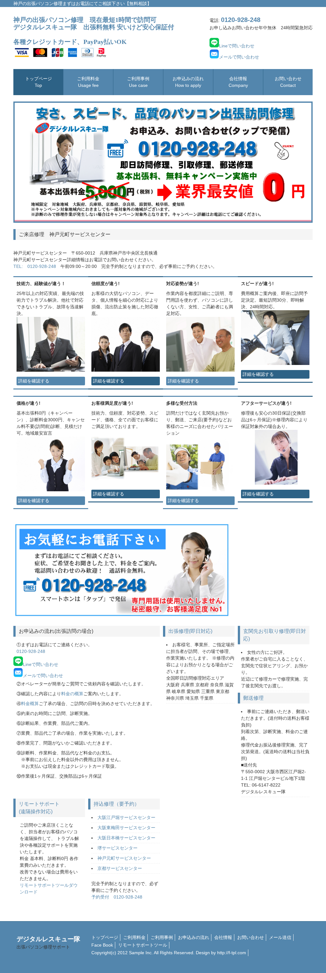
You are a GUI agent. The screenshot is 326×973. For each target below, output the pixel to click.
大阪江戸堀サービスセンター (126, 817)
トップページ (38, 82)
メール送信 (280, 937)
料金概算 (30, 703)
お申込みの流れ (188, 82)
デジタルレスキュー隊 (48, 942)
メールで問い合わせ (239, 57)
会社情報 (238, 82)
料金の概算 (72, 693)
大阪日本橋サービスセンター (126, 837)
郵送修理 (253, 698)
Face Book (102, 945)
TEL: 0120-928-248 (34, 266)
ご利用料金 (88, 82)
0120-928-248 (31, 651)
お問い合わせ (288, 82)
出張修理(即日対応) (190, 631)
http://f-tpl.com (231, 952)
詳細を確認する (33, 380)
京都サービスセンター (119, 868)
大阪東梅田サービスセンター (126, 827)
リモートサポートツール (142, 945)
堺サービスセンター (117, 847)
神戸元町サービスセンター (124, 858)
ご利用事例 (138, 82)
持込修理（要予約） (116, 804)
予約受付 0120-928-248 (116, 897)
